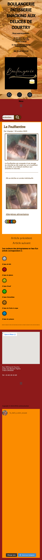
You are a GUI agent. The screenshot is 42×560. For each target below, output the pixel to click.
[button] (21, 106)
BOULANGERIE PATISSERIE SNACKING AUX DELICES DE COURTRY (21, 15)
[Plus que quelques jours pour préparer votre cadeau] (21, 429)
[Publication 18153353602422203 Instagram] (21, 451)
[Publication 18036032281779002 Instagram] (21, 540)
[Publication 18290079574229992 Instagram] (21, 518)
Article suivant (21, 243)
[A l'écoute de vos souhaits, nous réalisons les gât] (21, 473)
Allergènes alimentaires (17, 214)
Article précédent (21, 238)
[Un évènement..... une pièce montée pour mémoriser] (21, 496)
